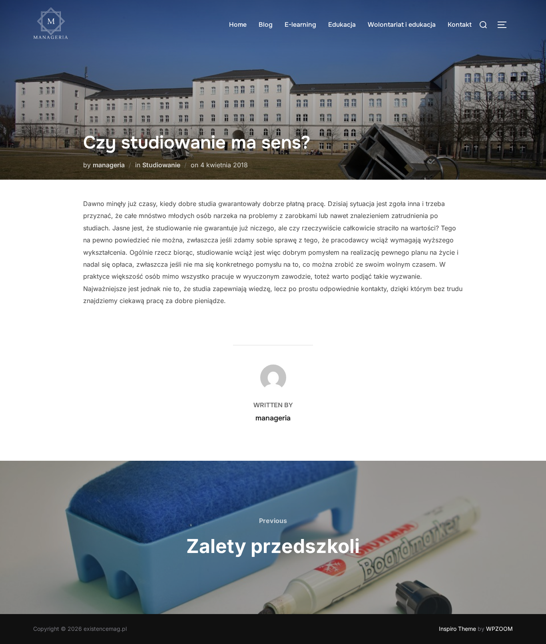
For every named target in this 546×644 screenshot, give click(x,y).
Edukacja (342, 24)
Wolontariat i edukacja (402, 24)
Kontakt (460, 24)
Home (238, 24)
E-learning (300, 24)
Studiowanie (161, 165)
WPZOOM (499, 628)
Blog (266, 24)
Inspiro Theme (457, 628)
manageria (109, 165)
